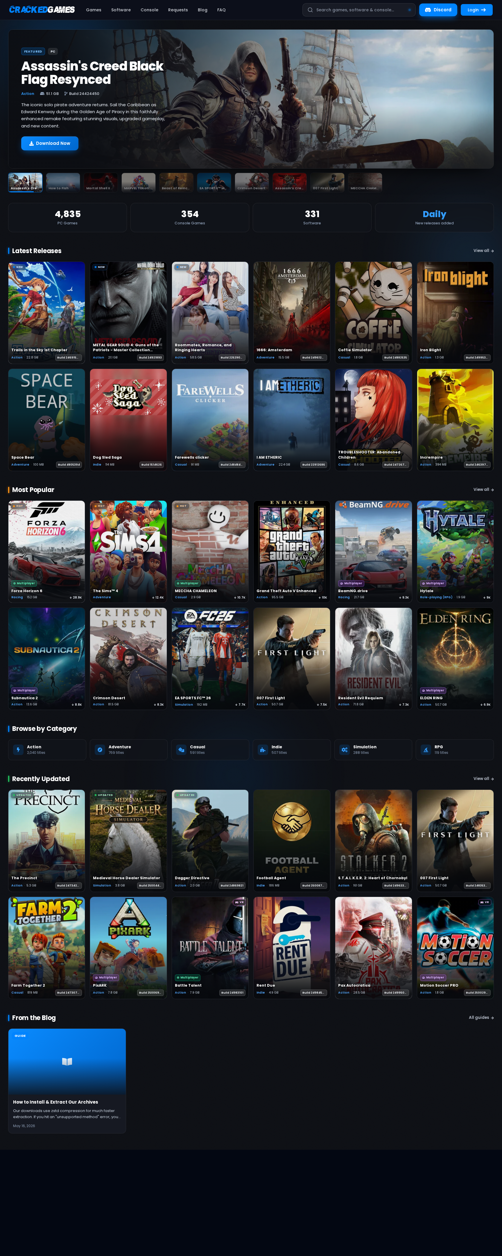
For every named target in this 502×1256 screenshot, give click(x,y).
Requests (178, 10)
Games (93, 10)
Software (121, 10)
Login (473, 10)
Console (149, 10)
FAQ (221, 10)
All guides (479, 1017)
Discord (442, 10)
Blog (202, 10)
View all (481, 250)
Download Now (53, 143)
